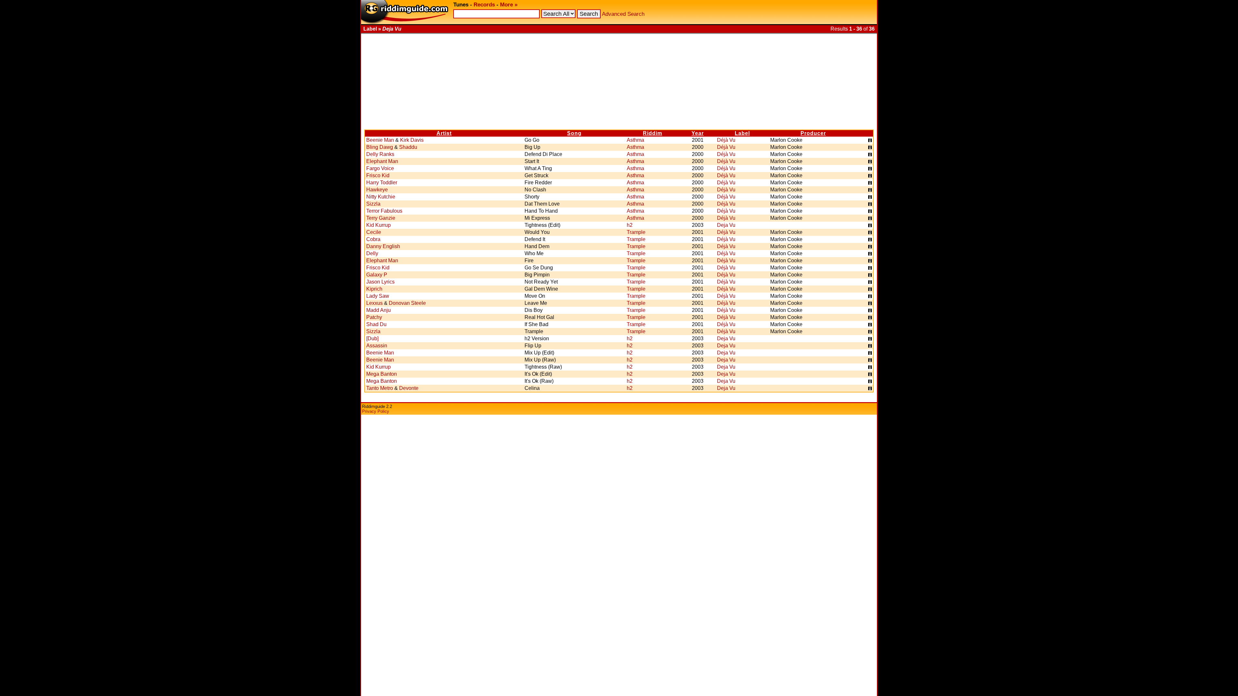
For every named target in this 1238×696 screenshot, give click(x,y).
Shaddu (408, 147)
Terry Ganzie (380, 218)
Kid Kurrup (378, 225)
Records (484, 5)
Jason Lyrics (380, 282)
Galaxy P (376, 274)
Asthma (635, 140)
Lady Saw (377, 296)
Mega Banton (381, 374)
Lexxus (374, 303)
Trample (636, 232)
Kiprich (374, 289)
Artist (444, 133)
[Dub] (372, 338)
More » (508, 5)
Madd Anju (378, 310)
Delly (372, 253)
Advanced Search (623, 14)
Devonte (408, 388)
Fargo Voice (380, 168)
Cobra (373, 239)
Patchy (374, 317)
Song (574, 133)
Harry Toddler (381, 182)
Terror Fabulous (384, 211)
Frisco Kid (377, 175)
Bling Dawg (379, 147)
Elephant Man (382, 161)
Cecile (373, 232)
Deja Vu (726, 225)
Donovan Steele (407, 303)
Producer (813, 133)
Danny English (383, 246)
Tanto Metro (379, 388)
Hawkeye (377, 189)
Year (698, 133)
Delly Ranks (380, 154)
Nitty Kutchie (380, 196)
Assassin (376, 345)
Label (742, 133)
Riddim (652, 133)
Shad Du (376, 324)
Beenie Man (380, 140)
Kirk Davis (412, 140)
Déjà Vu (726, 140)
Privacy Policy (375, 411)
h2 (630, 225)
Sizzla (373, 204)
